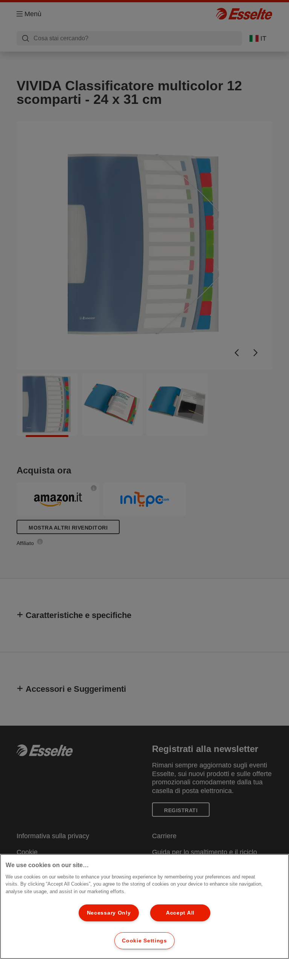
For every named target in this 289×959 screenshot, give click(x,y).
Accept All (180, 913)
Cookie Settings (144, 941)
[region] (144, 906)
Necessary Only (109, 913)
